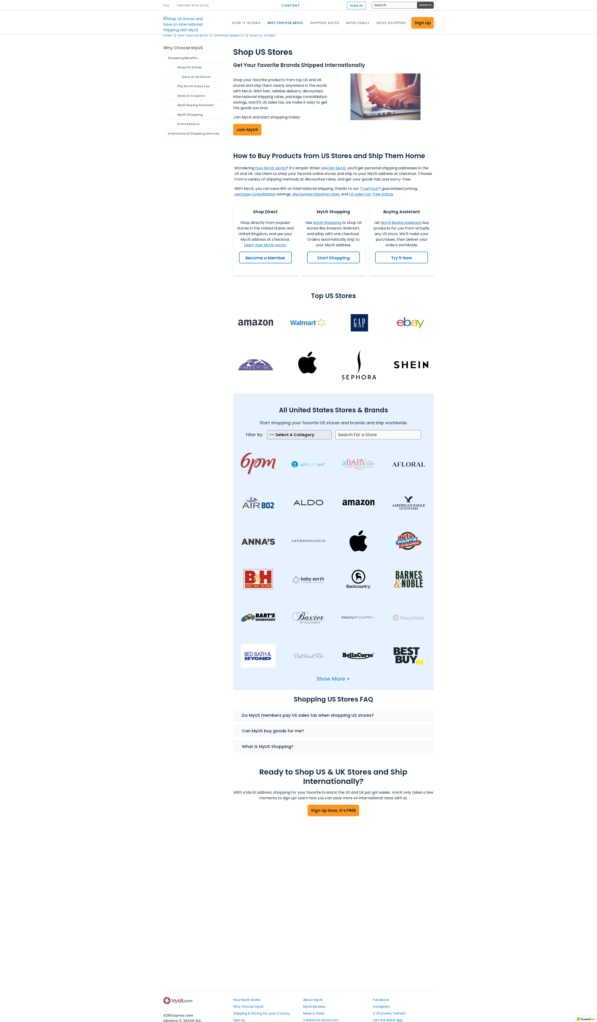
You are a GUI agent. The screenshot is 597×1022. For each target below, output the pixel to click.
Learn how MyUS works (265, 245)
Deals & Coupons (191, 96)
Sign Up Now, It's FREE (333, 810)
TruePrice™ (370, 188)
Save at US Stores (196, 77)
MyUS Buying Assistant (195, 105)
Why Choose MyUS (193, 35)
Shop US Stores (263, 35)
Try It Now (401, 258)
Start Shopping (333, 258)
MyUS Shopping (190, 114)
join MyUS (337, 168)
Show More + (333, 678)
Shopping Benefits (229, 35)
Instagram (381, 1006)
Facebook (381, 1000)
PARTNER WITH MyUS (193, 5)
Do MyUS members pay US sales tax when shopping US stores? (308, 715)
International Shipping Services (193, 133)
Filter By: (254, 435)
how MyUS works (270, 168)
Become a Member (265, 258)
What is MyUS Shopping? (267, 746)
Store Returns (188, 124)
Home (167, 35)
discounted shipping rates (316, 194)
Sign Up (423, 23)
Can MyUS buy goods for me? (273, 731)
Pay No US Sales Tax (193, 86)
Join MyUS (247, 129)
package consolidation (255, 194)
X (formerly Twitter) (389, 1013)
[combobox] (403, 5)
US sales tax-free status (371, 194)
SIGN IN (356, 6)
